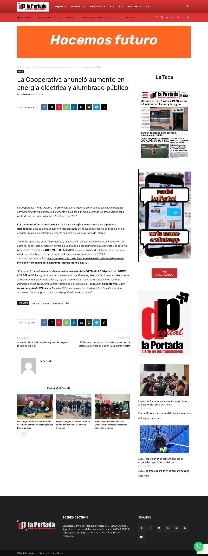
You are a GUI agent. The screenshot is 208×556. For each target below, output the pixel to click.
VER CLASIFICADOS (164, 273)
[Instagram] (161, 17)
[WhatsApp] (183, 17)
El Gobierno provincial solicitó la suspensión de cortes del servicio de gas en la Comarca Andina (104, 344)
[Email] (81, 107)
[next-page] (24, 434)
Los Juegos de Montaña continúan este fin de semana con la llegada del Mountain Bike (35, 424)
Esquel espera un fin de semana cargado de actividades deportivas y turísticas (160, 461)
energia (46, 303)
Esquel (59, 6)
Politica (115, 6)
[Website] (177, 17)
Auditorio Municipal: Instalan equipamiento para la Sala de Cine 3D (42, 344)
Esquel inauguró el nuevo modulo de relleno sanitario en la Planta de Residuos (73, 424)
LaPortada (25, 94)
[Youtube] (188, 17)
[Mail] (166, 17)
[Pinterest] (59, 107)
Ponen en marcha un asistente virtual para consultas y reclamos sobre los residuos (111, 424)
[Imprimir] (89, 107)
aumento (35, 303)
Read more (156, 418)
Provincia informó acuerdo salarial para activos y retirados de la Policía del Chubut (163, 403)
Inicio (19, 67)
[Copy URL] (104, 107)
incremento (58, 303)
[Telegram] (96, 107)
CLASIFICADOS (72, 17)
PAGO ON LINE (104, 17)
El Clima (133, 6)
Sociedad (76, 6)
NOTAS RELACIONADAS (31, 387)
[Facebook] (156, 17)
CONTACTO (118, 17)
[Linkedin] (74, 107)
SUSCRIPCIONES (88, 17)
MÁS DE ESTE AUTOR (58, 387)
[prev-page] (19, 434)
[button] (187, 6)
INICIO (129, 17)
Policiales (96, 6)
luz (67, 303)
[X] (172, 17)
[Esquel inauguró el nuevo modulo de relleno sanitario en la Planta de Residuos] (73, 406)
